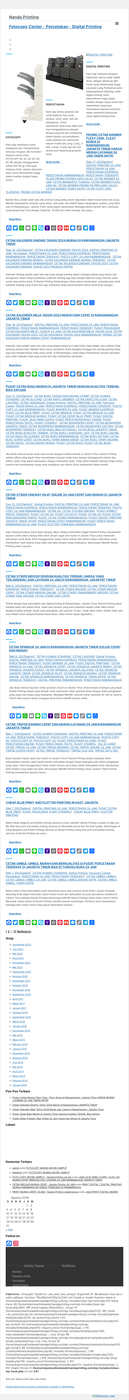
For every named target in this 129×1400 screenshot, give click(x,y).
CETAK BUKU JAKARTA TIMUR (97, 429)
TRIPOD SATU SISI (106, 750)
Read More (53, 162)
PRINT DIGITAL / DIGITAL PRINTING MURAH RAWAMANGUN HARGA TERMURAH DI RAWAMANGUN (67, 1186)
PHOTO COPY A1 (21, 740)
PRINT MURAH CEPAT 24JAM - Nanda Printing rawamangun (45, 1191)
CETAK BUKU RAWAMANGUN (59, 436)
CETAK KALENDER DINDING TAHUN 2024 (61, 250)
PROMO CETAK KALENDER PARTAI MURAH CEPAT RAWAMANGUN (64, 336)
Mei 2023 (17, 953)
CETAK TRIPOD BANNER (52, 747)
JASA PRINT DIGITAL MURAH (102, 1191)
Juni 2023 (17, 949)
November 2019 (21, 980)
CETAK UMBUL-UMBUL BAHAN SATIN (72, 879)
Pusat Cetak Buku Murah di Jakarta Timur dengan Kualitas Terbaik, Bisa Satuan (56, 1113)
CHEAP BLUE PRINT (86, 811)
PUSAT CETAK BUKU (70, 443)
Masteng (17, 1172)
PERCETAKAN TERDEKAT (102, 175)
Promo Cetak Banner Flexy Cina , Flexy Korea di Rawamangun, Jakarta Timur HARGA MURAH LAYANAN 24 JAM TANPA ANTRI (104, 145)
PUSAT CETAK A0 (42, 514)
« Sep (9, 1229)
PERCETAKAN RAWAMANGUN (65, 175)
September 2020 (21, 971)
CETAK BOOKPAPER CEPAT (76, 422)
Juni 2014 (17, 1062)
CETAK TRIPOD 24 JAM (21, 747)
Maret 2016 (18, 1021)
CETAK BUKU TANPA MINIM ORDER (56, 439)
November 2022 (21, 962)
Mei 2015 (17, 1035)
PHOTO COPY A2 (45, 740)
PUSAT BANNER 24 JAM (61, 409)
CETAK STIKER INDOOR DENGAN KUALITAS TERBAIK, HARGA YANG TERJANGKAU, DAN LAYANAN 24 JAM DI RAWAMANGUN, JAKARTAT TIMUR (61, 578)
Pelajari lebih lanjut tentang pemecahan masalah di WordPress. (40, 1386)
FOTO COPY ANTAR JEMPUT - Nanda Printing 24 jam (42, 1177)
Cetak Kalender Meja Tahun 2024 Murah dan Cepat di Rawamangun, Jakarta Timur (58, 1109)
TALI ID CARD (106, 744)
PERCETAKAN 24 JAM (100, 168)
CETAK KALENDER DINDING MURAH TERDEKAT (74, 260)
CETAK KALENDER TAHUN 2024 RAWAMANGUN (70, 334)
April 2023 (18, 958)
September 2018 (21, 994)
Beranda (17, 1271)
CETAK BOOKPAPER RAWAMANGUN (51, 426)
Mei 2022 (17, 967)
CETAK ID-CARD (31, 399)
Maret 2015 (18, 1039)
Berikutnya (24, 931)
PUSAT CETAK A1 (66, 514)
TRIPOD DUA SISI (82, 750)
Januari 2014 (19, 1085)
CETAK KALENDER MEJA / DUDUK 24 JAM (33, 331)
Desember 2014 (21, 1053)
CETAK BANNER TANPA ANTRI (65, 188)
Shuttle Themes (34, 1265)
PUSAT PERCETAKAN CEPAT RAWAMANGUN (57, 521)
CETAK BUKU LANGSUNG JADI (70, 433)
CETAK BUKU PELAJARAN (22, 436)
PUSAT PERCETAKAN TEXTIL (54, 744)
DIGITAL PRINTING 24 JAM (103, 165)
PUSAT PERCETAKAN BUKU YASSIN (78, 419)
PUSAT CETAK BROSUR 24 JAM (93, 412)
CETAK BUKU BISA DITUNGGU (56, 429)
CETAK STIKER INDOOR (71, 589)
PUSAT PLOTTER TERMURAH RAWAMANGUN (67, 524)
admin (108, 161)
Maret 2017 (18, 1003)
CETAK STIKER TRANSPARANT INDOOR (83, 592)
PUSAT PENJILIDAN (106, 328)
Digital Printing (56, 402)
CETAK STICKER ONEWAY (78, 511)
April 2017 (17, 999)
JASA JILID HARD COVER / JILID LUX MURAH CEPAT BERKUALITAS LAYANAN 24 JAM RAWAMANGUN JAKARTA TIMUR (66, 1178)
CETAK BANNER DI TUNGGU (71, 182)
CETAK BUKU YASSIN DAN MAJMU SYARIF (61, 396)
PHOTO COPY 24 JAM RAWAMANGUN (85, 256)
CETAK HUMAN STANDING (50, 733)
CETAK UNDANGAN (32, 402)
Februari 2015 (20, 1044)
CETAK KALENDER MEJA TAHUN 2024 (87, 331)
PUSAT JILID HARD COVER (37, 419)
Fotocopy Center (99, 873)
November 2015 (21, 1030)
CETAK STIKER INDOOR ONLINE (36, 592)
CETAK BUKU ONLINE (105, 433)
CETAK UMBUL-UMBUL (101, 876)
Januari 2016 (19, 1026)
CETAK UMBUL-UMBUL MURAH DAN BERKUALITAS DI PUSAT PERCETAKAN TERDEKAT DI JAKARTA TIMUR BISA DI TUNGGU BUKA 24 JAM (60, 865)
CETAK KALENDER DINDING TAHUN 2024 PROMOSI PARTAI (62, 265)
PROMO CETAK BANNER (36, 192)
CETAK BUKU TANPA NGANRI (99, 439)
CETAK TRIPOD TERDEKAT (53, 750)
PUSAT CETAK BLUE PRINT (23, 412)
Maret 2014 (18, 1076)
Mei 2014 (17, 1066)
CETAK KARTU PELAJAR (91, 399)
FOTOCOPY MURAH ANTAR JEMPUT (46, 1168)
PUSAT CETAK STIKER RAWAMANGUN (62, 517)
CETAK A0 (54, 511)
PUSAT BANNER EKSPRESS (96, 409)
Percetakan (20, 253)
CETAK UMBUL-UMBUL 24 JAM (26, 879)
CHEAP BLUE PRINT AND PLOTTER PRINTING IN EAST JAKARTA (52, 802)
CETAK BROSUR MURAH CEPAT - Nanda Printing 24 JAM (43, 1184)
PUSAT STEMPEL (45, 422)
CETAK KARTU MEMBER (58, 399)
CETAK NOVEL (15, 443)
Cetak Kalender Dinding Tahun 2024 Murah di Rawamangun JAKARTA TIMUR (54, 1104)
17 (14, 931)
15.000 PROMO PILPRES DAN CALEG (69, 178)
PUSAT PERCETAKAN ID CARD (76, 740)
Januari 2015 (19, 1048)
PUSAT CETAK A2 (89, 514)
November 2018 (21, 989)
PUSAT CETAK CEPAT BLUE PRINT (70, 416)
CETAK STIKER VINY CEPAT (52, 596)
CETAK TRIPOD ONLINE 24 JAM (90, 747)
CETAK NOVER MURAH (40, 443)
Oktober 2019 (20, 985)
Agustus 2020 (20, 976)
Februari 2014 (20, 1080)
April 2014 (18, 1071)
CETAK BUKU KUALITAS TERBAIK (27, 433)
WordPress (68, 1265)
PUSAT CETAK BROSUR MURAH (26, 416)
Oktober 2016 (20, 1012)
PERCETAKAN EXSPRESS (102, 172)
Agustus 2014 (20, 1057)
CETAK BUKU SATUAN (94, 436)
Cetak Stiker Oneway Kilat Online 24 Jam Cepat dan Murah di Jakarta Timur (54, 1118)
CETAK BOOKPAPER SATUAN (94, 426)
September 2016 (21, 1017)
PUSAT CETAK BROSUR (57, 412)
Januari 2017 (19, 1008)
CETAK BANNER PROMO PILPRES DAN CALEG (87, 185)
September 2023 (21, 944)
